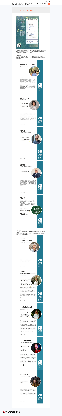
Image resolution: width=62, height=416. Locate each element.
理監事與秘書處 (24, 4)
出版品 (40, 3)
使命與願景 (19, 4)
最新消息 (13, 4)
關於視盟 (13, 3)
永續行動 (35, 3)
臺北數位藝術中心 (26, 3)
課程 (42, 3)
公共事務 (16, 3)
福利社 (21, 3)
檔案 (37, 3)
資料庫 (29, 3)
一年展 (19, 3)
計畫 (31, 3)
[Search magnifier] (49, 1)
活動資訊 (16, 4)
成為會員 (28, 4)
